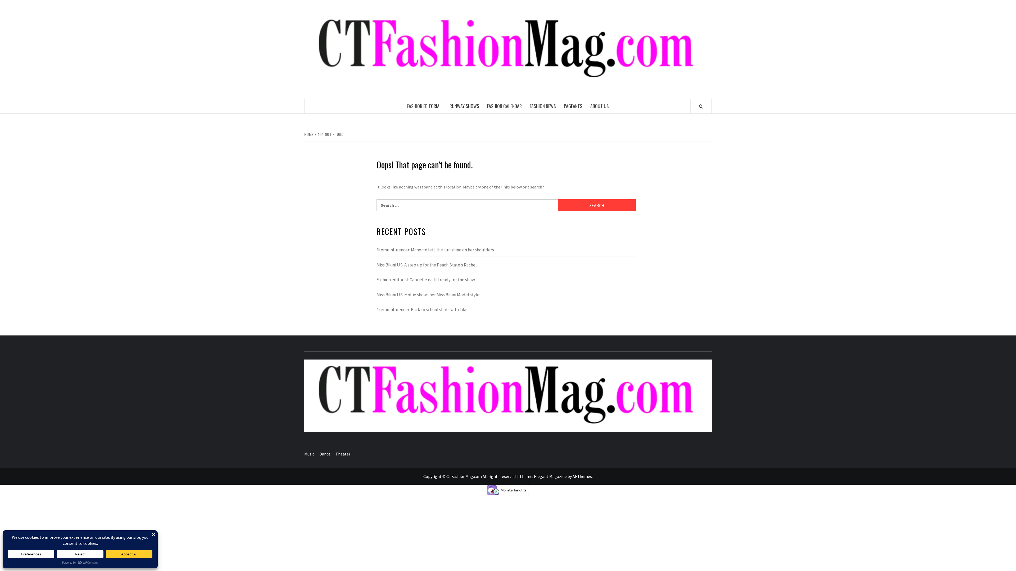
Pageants (573, 106)
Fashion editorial (424, 106)
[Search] (701, 106)
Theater (342, 454)
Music (309, 454)
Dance (324, 454)
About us (599, 106)
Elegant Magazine (550, 476)
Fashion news (543, 106)
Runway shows (464, 106)
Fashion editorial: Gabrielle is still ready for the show (426, 280)
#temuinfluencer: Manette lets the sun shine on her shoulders (435, 250)
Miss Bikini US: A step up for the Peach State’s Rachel (427, 265)
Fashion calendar (504, 106)
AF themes (582, 476)
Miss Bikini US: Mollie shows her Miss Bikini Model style (428, 295)
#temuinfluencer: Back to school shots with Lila (421, 309)
